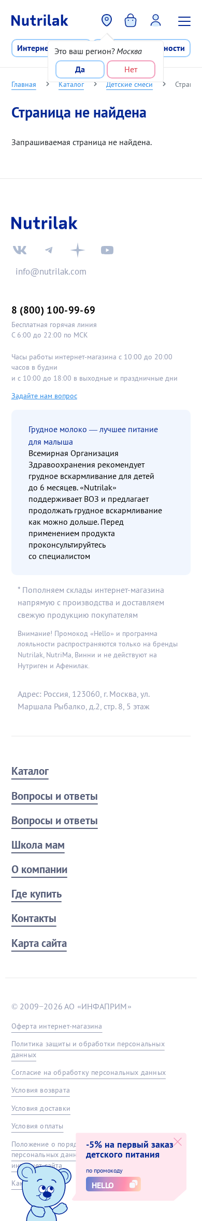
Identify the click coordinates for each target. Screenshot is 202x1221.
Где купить (36, 894)
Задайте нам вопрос (44, 395)
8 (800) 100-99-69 (53, 309)
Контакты (33, 918)
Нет (130, 69)
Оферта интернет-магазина (57, 1026)
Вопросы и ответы (54, 796)
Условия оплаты (37, 1126)
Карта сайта (39, 943)
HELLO (103, 1185)
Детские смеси (129, 84)
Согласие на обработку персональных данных (88, 1072)
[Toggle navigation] (186, 20)
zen (77, 250)
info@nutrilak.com (51, 271)
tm (48, 250)
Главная (23, 84)
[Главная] (39, 20)
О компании (39, 869)
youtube (107, 250)
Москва (107, 20)
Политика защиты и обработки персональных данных (88, 1049)
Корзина (132, 19)
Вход (158, 19)
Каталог (71, 84)
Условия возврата (40, 1090)
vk (19, 250)
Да (80, 69)
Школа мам (38, 845)
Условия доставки (40, 1108)
